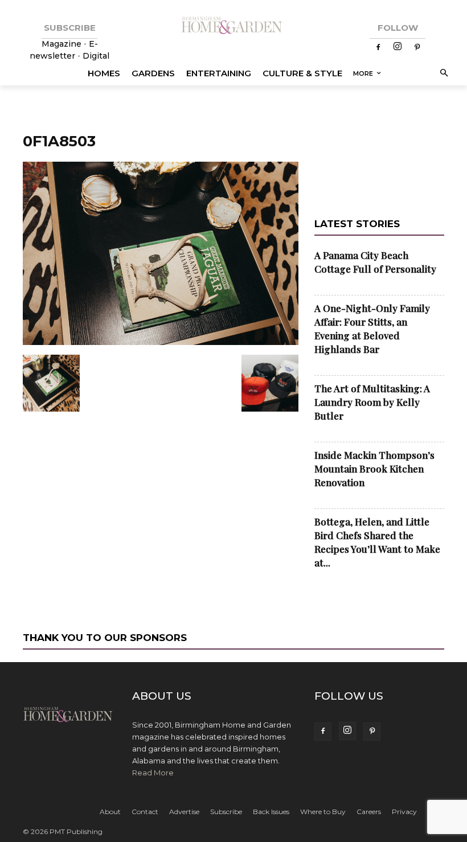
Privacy (404, 811)
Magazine (63, 44)
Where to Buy (323, 811)
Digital (96, 56)
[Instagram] (397, 47)
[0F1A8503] (160, 343)
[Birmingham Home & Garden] (233, 25)
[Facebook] (378, 48)
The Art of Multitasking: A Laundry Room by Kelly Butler (372, 402)
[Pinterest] (416, 48)
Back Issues (271, 811)
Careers (369, 811)
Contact (145, 811)
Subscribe (226, 811)
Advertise (184, 811)
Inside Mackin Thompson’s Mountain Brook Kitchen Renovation (374, 468)
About (110, 811)
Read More (153, 772)
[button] (442, 73)
